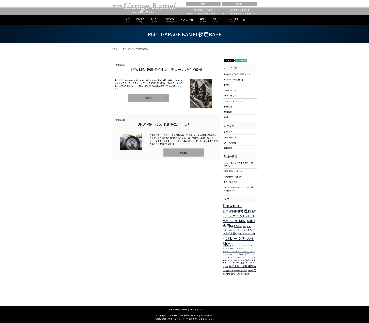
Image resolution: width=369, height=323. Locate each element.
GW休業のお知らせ (232, 181)
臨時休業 (229, 274)
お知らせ (216, 20)
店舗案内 (140, 20)
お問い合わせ (230, 90)
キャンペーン (230, 137)
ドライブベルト (236, 257)
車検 (202, 20)
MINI (242, 220)
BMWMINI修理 (235, 211)
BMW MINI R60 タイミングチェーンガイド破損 (166, 69)
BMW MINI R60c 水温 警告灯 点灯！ (166, 124)
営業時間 (247, 266)
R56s (225, 230)
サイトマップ (230, 95)
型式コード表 (187, 20)
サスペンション (234, 248)
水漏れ (244, 271)
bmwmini (232, 205)
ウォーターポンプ (239, 230)
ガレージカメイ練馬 (238, 241)
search (245, 20)
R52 (240, 226)
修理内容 (154, 20)
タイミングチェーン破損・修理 (236, 254)
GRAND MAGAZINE (238, 218)
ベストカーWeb (238, 260)
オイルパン (242, 233)
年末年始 (238, 270)
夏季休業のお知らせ (233, 171)
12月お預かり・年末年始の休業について (239, 164)
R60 (230, 230)
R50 (236, 226)
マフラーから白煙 (236, 262)
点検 (249, 271)
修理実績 (170, 20)
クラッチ (234, 245)
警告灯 (236, 273)
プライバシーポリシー (234, 101)
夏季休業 (230, 270)
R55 (249, 226)
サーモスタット (246, 248)
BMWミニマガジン (239, 213)
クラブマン (242, 245)
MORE (148, 97)
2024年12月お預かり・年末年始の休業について (238, 189)
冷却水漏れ (235, 266)
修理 (226, 266)
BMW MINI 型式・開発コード (237, 74)
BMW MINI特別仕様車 (234, 79)
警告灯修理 (245, 274)
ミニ (245, 263)
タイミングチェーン (245, 251)
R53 (244, 226)
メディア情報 (232, 20)
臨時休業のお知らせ (233, 176)
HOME (127, 20)
